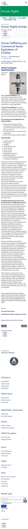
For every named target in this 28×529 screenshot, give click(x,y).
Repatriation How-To (6, 465)
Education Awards (5, 437)
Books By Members (6, 400)
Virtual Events (4, 455)
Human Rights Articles (14, 56)
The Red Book (4, 388)
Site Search (4, 481)
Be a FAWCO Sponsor (6, 416)
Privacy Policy (4, 483)
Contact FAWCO (5, 479)
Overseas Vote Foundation (7, 427)
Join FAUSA (4, 467)
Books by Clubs (5, 397)
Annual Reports (5, 381)
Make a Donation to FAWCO (8, 476)
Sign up (3, 511)
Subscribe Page (5, 386)
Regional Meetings (5, 453)
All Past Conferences (6, 451)
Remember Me (7, 503)
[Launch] (14, 361)
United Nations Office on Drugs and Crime (13, 314)
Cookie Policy (4, 486)
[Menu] (26, 2)
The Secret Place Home (7, 311)
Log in (3, 506)
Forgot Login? (4, 508)
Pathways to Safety (5, 425)
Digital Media (4, 414)
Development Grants (6, 439)
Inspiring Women (5, 383)
